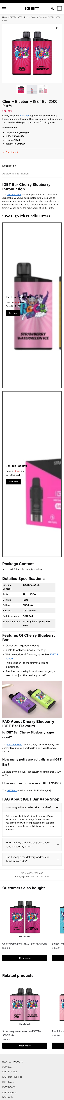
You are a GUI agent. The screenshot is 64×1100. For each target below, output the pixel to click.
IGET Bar (24, 115)
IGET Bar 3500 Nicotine (19, 17)
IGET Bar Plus (9, 1071)
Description (9, 165)
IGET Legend (9, 1092)
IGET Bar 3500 (14, 744)
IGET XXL (7, 1096)
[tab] (32, 166)
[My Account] (53, 8)
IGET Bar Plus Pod (12, 1076)
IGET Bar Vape (14, 194)
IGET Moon (8, 1082)
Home (4, 17)
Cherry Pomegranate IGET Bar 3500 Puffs (24, 943)
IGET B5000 (8, 1087)
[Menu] (7, 8)
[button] (32, 807)
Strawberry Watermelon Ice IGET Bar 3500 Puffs (22, 1033)
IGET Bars (12, 790)
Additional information (15, 173)
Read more (25, 958)
